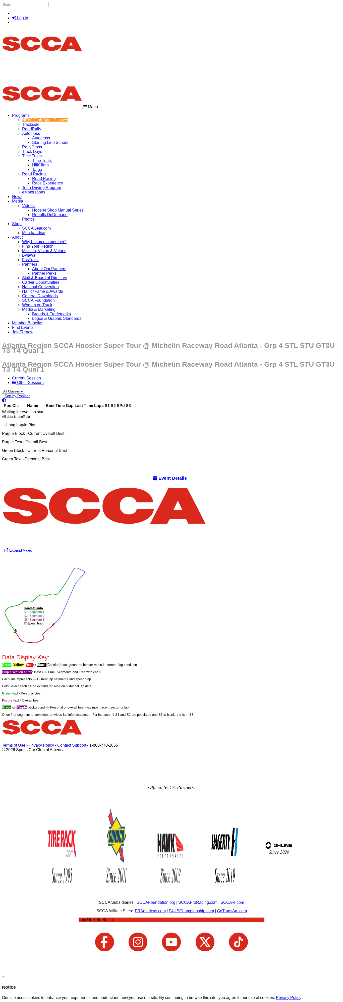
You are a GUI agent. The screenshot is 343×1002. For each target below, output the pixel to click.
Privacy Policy (41, 745)
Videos (28, 206)
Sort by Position (17, 396)
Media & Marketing (38, 309)
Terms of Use (13, 745)
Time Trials (32, 156)
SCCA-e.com (232, 902)
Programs (20, 115)
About (17, 237)
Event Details (172, 478)
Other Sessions (30, 382)
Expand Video (20, 550)
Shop (17, 224)
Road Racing (34, 174)
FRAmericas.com (150, 911)
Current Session (26, 378)
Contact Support (71, 745)
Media (17, 201)
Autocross (31, 133)
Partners (29, 264)
